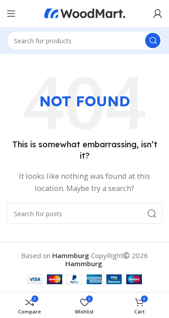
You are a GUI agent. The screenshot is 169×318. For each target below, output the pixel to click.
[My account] (158, 14)
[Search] (152, 40)
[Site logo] (84, 12)
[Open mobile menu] (11, 14)
